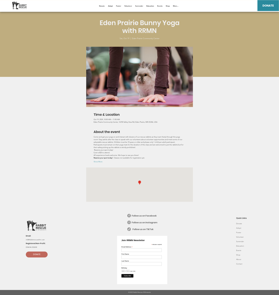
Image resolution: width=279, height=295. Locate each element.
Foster (238, 232)
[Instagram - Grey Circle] (129, 222)
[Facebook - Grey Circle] (129, 215)
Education (240, 246)
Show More (98, 162)
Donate (239, 224)
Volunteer (240, 237)
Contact (239, 264)
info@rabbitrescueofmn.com (35, 240)
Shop (238, 255)
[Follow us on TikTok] (129, 229)
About (238, 259)
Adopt (238, 228)
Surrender (240, 241)
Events (238, 250)
